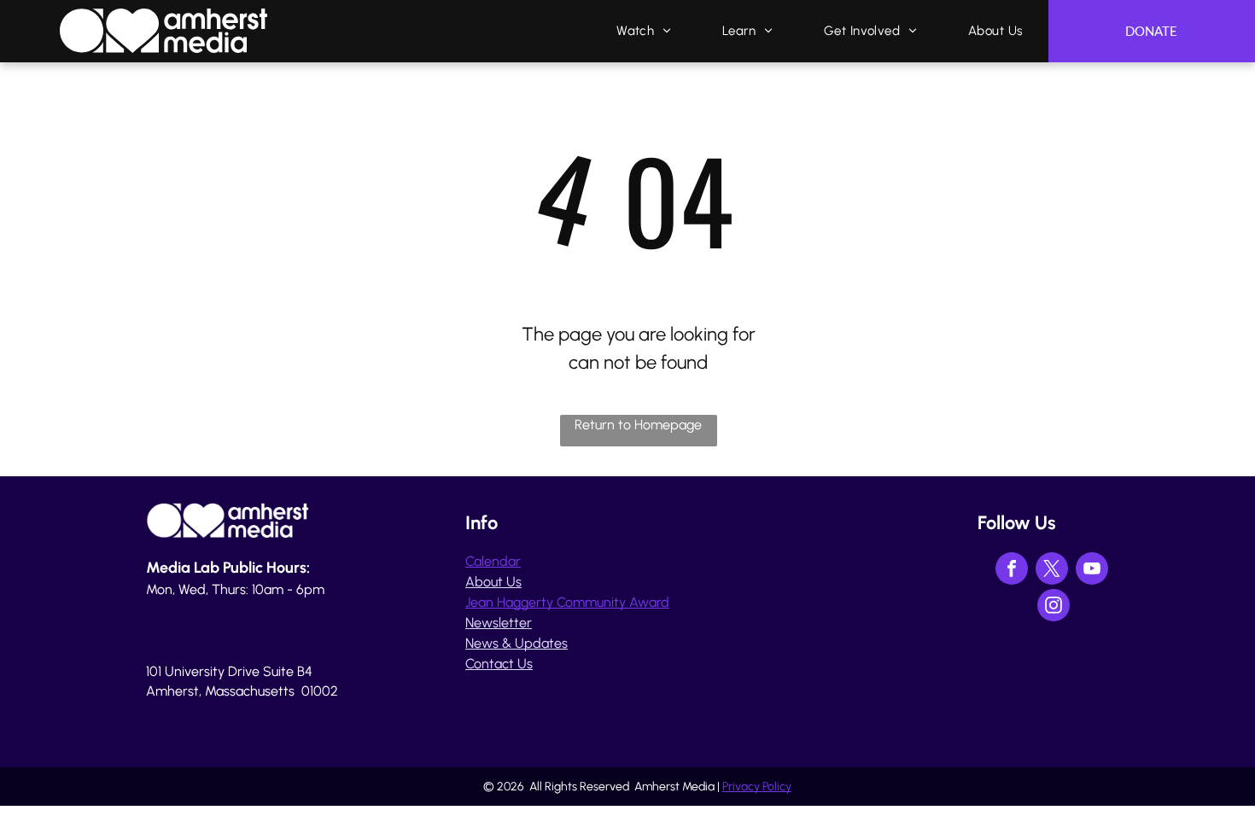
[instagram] (1053, 607)
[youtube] (1092, 570)
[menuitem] (644, 31)
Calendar (493, 561)
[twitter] (1052, 570)
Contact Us (499, 664)
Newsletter (498, 623)
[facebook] (1011, 570)
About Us (493, 582)
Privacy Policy (756, 786)
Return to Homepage (638, 425)
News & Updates (516, 643)
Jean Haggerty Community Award (567, 602)
